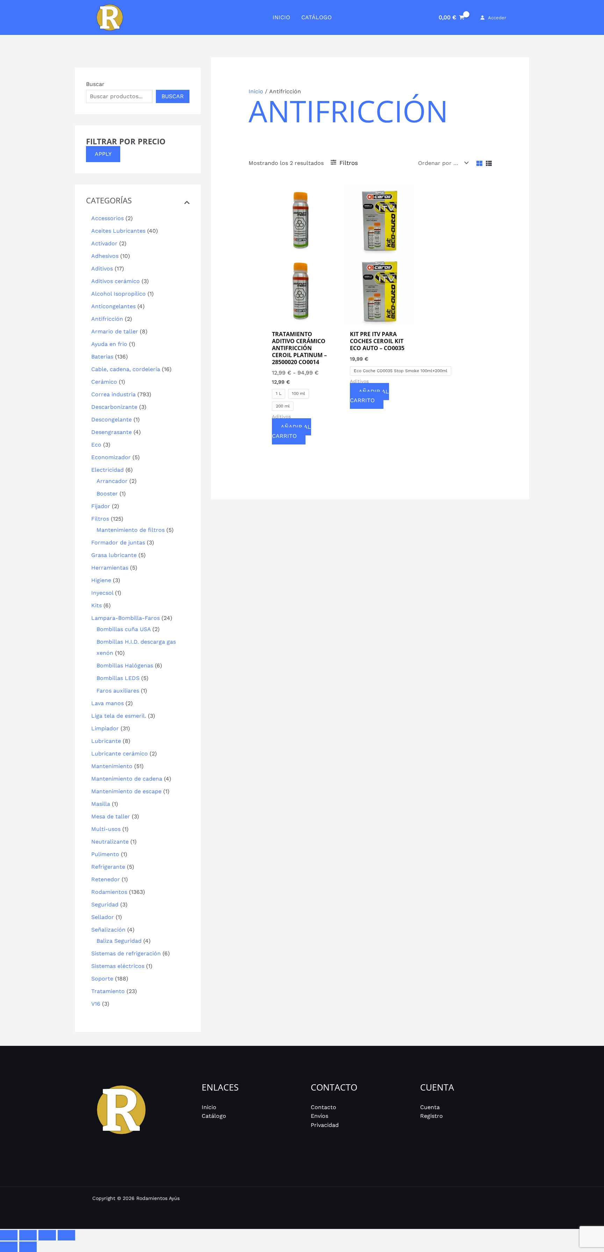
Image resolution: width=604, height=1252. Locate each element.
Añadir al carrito (291, 431)
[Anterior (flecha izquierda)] (8, 1247)
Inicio (256, 91)
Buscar (95, 84)
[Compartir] (47, 1235)
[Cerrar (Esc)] (66, 1235)
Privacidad (325, 1125)
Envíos (319, 1116)
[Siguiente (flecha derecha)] (28, 1247)
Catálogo (214, 1116)
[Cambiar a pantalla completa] (28, 1235)
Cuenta (430, 1107)
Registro (431, 1116)
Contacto (323, 1107)
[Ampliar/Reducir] (8, 1235)
